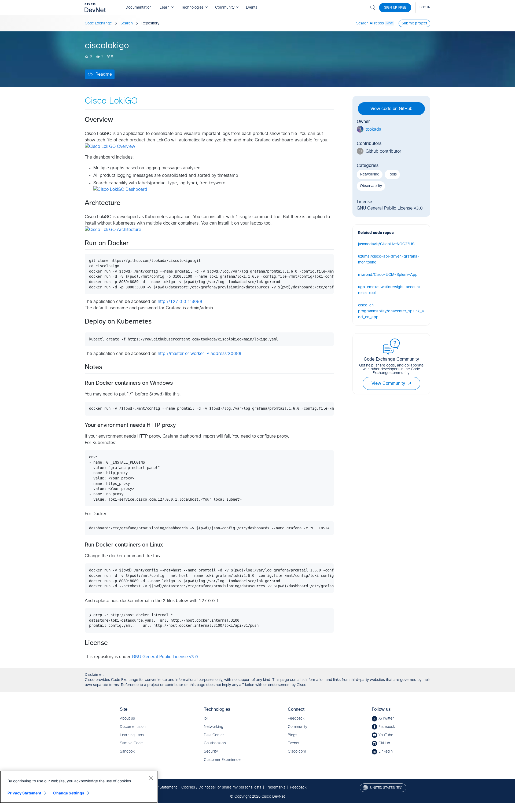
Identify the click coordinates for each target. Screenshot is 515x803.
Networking (369, 174)
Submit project (414, 23)
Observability (371, 186)
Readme (103, 74)
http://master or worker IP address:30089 (199, 353)
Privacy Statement (24, 793)
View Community (388, 383)
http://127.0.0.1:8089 (180, 301)
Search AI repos (370, 23)
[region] (79, 787)
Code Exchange (98, 23)
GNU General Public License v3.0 (165, 657)
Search (126, 23)
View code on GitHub (391, 109)
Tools (392, 174)
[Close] (150, 777)
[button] (409, 383)
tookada (373, 129)
